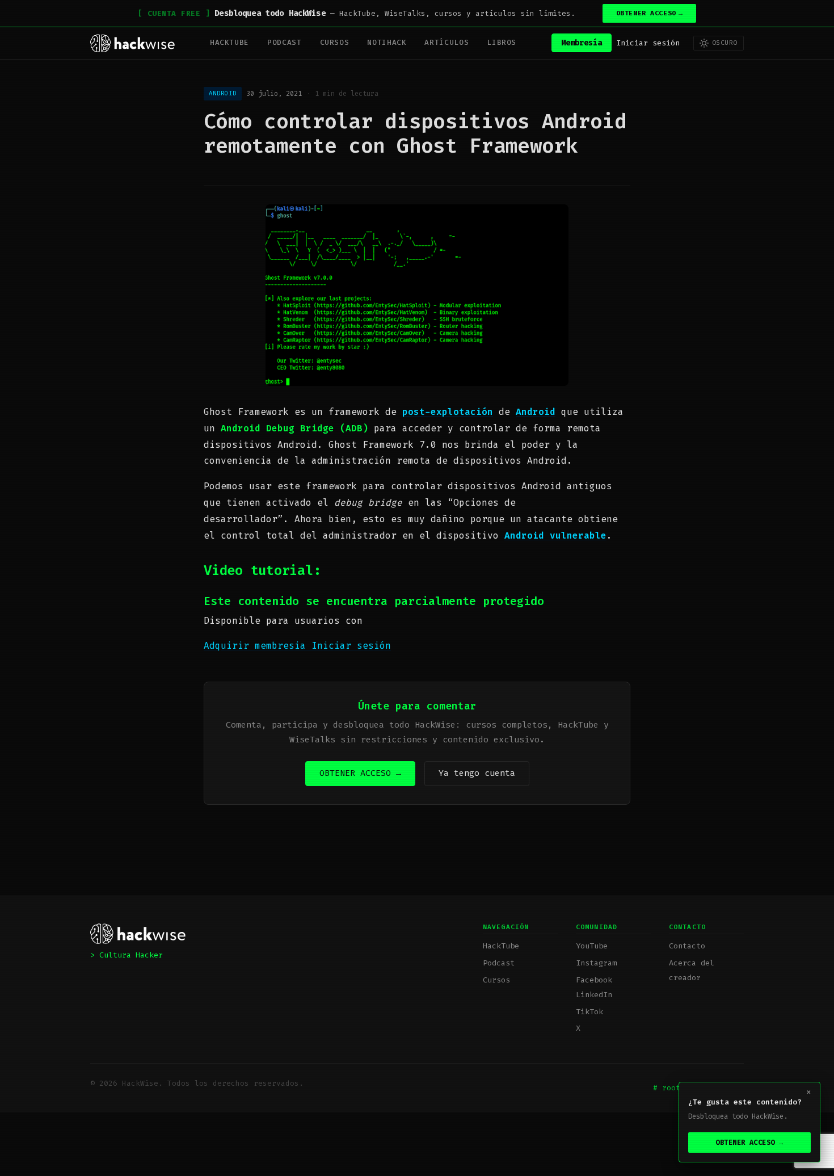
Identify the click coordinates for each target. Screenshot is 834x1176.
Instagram (596, 963)
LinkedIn (594, 994)
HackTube (229, 42)
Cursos (334, 42)
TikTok (589, 1012)
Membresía (581, 43)
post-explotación (447, 412)
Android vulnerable (555, 535)
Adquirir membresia (257, 646)
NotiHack (386, 42)
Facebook (594, 980)
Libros (501, 42)
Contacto (687, 946)
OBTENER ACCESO (649, 13)
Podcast (284, 42)
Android (535, 412)
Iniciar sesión (648, 43)
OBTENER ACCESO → (360, 773)
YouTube (592, 946)
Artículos (446, 42)
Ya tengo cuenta (477, 773)
